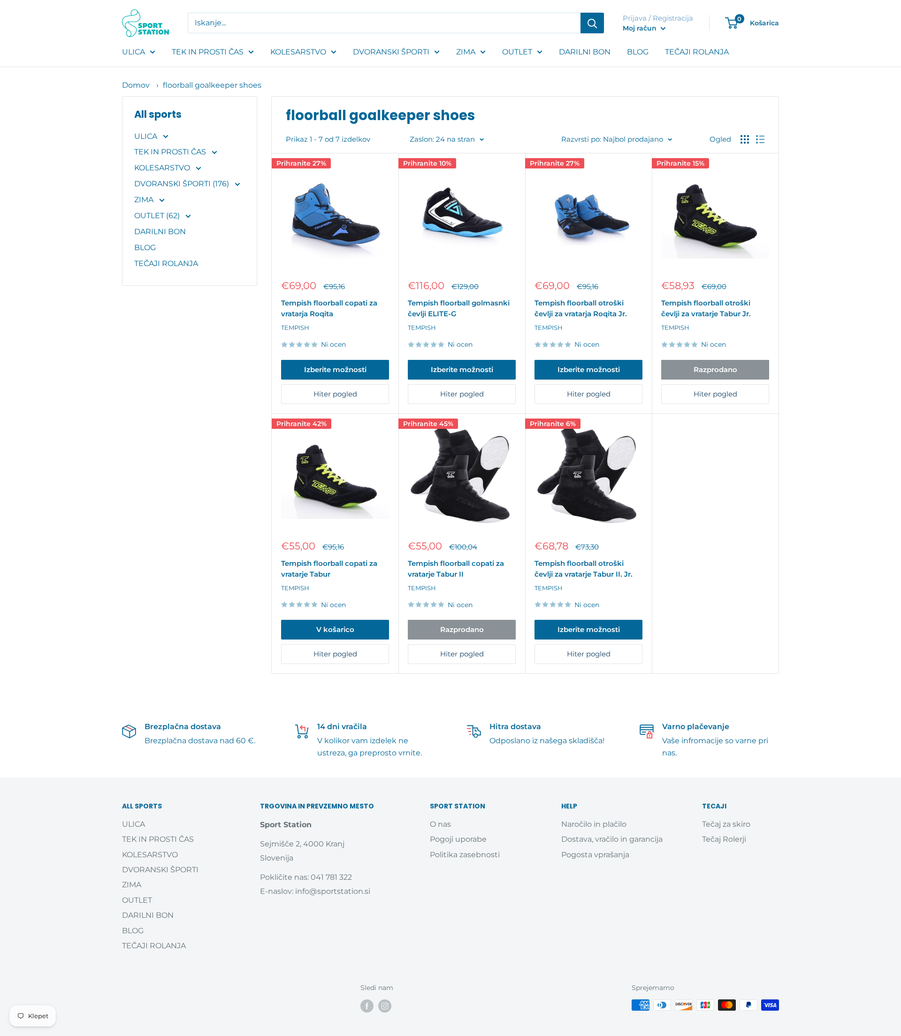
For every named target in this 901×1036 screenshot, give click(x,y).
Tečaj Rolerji (724, 839)
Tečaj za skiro (726, 824)
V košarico (335, 629)
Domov (136, 85)
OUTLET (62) (158, 215)
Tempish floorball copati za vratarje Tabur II (456, 569)
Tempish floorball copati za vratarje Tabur (329, 569)
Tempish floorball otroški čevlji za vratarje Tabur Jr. (706, 308)
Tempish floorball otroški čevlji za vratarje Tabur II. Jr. (583, 569)
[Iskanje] (592, 23)
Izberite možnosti (335, 369)
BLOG (638, 51)
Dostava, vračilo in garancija (612, 839)
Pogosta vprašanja (595, 854)
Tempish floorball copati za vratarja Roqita (329, 308)
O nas (440, 824)
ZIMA (465, 51)
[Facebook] (367, 1006)
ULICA (133, 51)
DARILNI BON (585, 51)
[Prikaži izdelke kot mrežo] (745, 139)
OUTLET (517, 51)
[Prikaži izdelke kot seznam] (760, 139)
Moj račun (640, 28)
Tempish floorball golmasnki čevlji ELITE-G (459, 308)
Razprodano (715, 369)
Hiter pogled (335, 393)
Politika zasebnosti (465, 854)
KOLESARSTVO (298, 51)
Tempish (295, 327)
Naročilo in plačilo (593, 824)
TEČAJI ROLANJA (697, 51)
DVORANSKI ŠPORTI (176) (182, 183)
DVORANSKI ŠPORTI (391, 51)
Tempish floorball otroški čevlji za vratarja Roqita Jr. (580, 308)
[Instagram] (384, 1006)
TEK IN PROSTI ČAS (208, 51)
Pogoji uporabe (458, 839)
